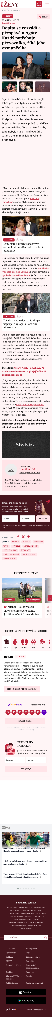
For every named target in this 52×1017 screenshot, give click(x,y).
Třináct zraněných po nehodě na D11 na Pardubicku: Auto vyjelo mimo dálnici (25, 862)
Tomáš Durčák (8, 23)
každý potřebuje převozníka (30, 404)
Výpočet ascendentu (36, 922)
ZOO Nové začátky (27, 913)
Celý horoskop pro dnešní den (22, 689)
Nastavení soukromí (34, 983)
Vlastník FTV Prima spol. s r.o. (14, 977)
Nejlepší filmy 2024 (25, 907)
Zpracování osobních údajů (32, 966)
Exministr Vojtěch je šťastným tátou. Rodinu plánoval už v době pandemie (23, 247)
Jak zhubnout (12, 907)
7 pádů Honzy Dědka (15, 916)
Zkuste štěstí (25, 721)
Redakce (29, 976)
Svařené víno (39, 916)
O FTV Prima (11, 948)
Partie (33, 910)
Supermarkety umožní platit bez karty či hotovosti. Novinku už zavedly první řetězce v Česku (24, 849)
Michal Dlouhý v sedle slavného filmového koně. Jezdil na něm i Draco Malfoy (21, 610)
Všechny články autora (29, 472)
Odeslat (43, 518)
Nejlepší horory (39, 907)
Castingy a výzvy (33, 957)
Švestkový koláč (26, 928)
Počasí (39, 910)
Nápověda (30, 972)
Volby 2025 (28, 916)
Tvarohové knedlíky (18, 925)
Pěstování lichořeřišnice (18, 922)
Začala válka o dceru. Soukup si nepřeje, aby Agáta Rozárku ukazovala (22, 324)
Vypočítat (26, 769)
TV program (14, 910)
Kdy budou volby (13, 913)
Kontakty (30, 961)
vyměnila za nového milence (16, 275)
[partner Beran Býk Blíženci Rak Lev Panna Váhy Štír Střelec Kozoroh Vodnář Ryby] (36, 760)
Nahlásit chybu (12, 983)
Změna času (25, 910)
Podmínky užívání (13, 965)
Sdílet (42, 17)
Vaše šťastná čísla (38, 705)
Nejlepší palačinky (34, 925)
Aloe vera (36, 919)
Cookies (9, 972)
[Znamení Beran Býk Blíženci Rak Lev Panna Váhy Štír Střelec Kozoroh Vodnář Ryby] (27, 518)
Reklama (9, 957)
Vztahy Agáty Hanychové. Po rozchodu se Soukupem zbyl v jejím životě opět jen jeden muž (24, 371)
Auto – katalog (41, 913)
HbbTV (9, 961)
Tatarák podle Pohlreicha (22, 919)
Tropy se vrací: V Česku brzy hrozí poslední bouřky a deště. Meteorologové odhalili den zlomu (25, 875)
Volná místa (11, 953)
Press (28, 953)
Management (31, 948)
